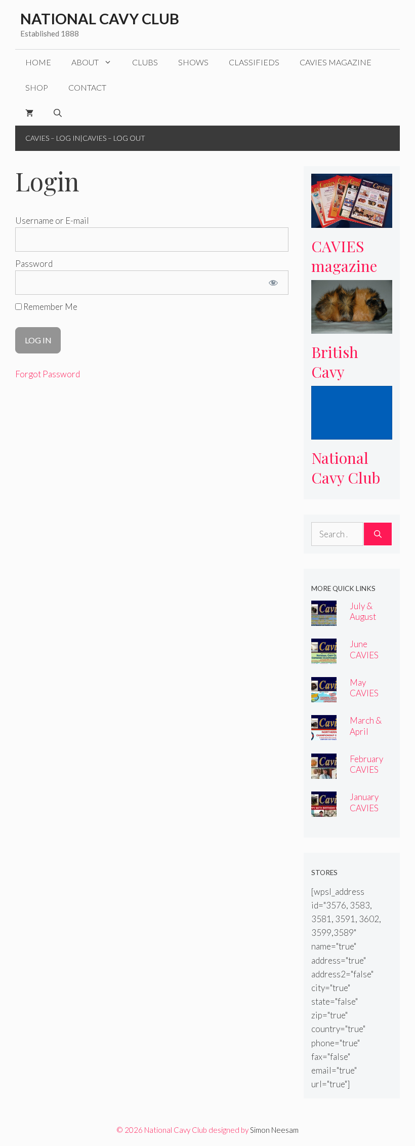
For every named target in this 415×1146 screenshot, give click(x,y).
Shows (193, 62)
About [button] (85, 62)
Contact (87, 87)
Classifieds (254, 62)
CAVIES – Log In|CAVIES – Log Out (85, 138)
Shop (36, 87)
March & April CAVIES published (368, 736)
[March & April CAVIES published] (324, 733)
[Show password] (273, 282)
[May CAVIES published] (324, 695)
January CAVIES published (368, 807)
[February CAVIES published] (324, 772)
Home (38, 62)
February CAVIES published (368, 769)
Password (34, 263)
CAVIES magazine (335, 62)
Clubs (145, 62)
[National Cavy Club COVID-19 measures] (351, 432)
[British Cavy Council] (351, 327)
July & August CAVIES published (368, 622)
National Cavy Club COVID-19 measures (346, 487)
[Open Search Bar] (58, 113)
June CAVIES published (368, 654)
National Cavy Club (99, 18)
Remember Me (49, 306)
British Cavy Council (337, 371)
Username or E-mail (52, 220)
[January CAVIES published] (324, 810)
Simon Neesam (274, 1129)
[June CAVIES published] (324, 657)
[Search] (377, 534)
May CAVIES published (368, 693)
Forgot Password (47, 374)
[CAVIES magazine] (351, 221)
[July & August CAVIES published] (324, 619)
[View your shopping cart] (29, 113)
